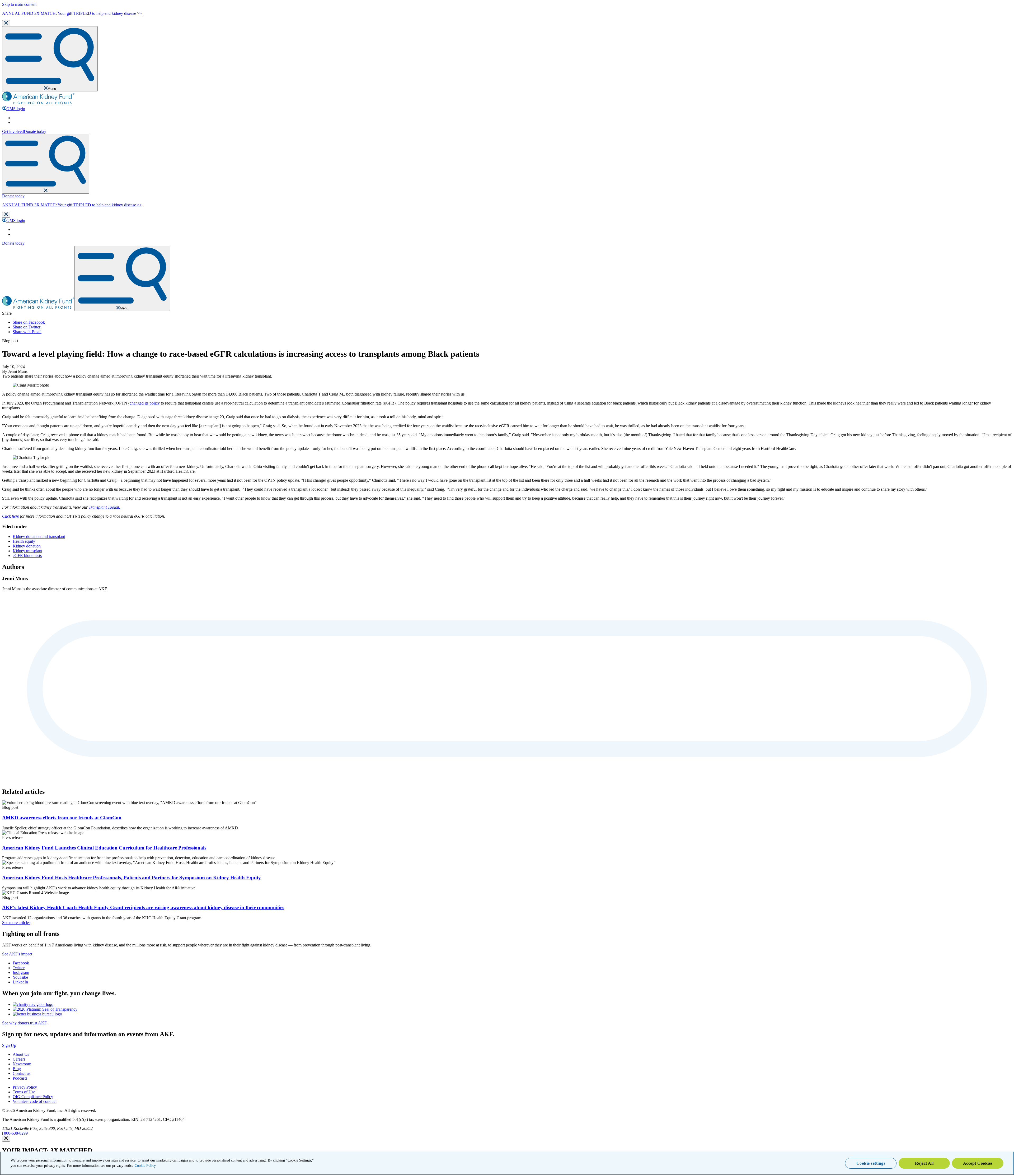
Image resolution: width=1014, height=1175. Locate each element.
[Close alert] (6, 1139)
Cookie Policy (145, 1166)
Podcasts (20, 1078)
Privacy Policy (25, 1087)
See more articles (16, 922)
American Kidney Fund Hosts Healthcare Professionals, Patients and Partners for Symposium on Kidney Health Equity (131, 877)
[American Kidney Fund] (38, 103)
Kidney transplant (27, 551)
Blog (17, 1068)
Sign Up (9, 1045)
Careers (19, 1059)
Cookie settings (870, 1163)
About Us (21, 1054)
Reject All (924, 1163)
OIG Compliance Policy (33, 1096)
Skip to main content (19, 4)
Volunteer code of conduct (35, 1101)
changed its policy (145, 403)
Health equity (24, 541)
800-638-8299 (16, 1133)
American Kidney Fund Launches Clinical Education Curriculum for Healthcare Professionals (104, 848)
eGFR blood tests (27, 555)
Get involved (13, 131)
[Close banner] (6, 23)
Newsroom (22, 1064)
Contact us (21, 1073)
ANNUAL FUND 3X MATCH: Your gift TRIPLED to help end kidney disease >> (72, 13)
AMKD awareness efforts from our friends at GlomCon (61, 817)
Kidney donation (27, 546)
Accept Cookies (978, 1163)
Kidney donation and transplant (39, 536)
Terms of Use (24, 1092)
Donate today (35, 131)
